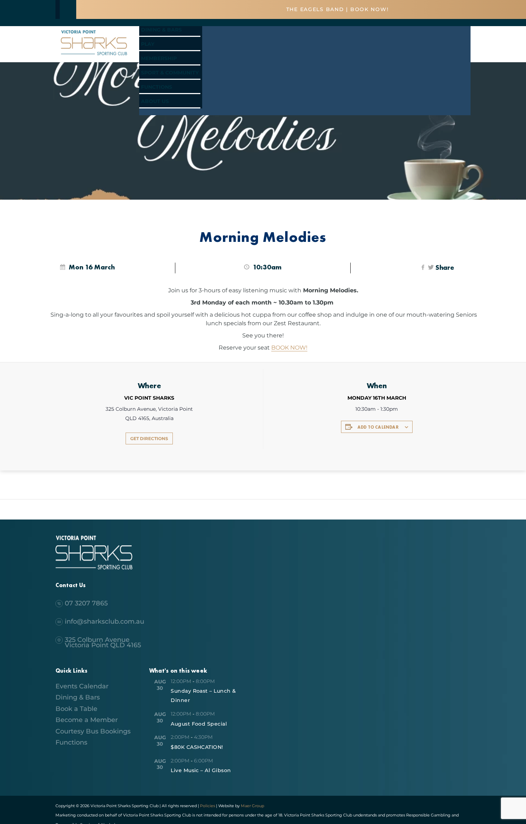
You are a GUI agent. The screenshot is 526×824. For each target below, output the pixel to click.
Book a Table (76, 709)
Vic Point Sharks (149, 398)
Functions (156, 87)
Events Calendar (81, 686)
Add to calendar (378, 427)
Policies (207, 805)
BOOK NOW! (289, 347)
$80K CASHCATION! (197, 747)
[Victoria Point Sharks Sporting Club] (93, 56)
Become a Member (86, 720)
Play (147, 44)
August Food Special (199, 724)
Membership (159, 58)
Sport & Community (170, 72)
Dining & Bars (161, 29)
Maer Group (252, 805)
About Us (155, 101)
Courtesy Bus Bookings (93, 731)
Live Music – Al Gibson (201, 770)
